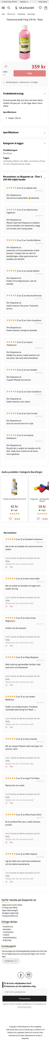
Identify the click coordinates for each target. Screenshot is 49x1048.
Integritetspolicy (9, 937)
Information (42, 2)
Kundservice (8, 926)
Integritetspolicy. (24, 1007)
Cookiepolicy (8, 932)
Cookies (6, 935)
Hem (3, 14)
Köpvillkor (7, 929)
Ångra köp (7, 940)
